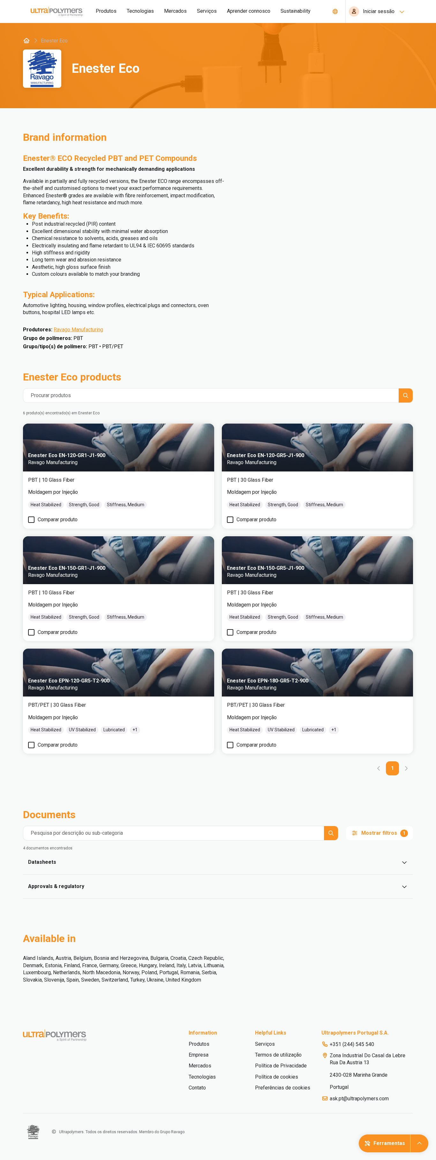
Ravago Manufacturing (78, 330)
